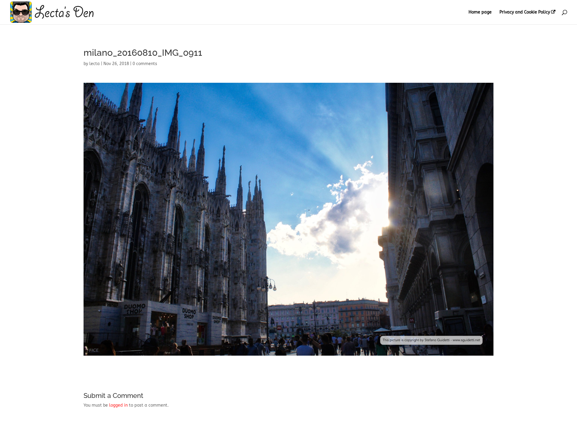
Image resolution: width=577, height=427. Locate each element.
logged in (118, 405)
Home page (480, 12)
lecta (94, 63)
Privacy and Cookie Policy (524, 12)
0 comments (145, 63)
